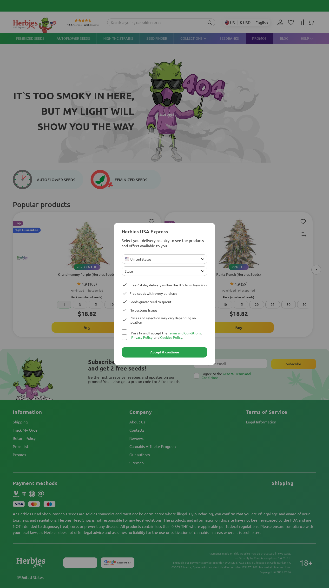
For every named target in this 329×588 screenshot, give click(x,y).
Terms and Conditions (184, 333)
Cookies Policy (171, 337)
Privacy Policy (141, 337)
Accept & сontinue (164, 352)
